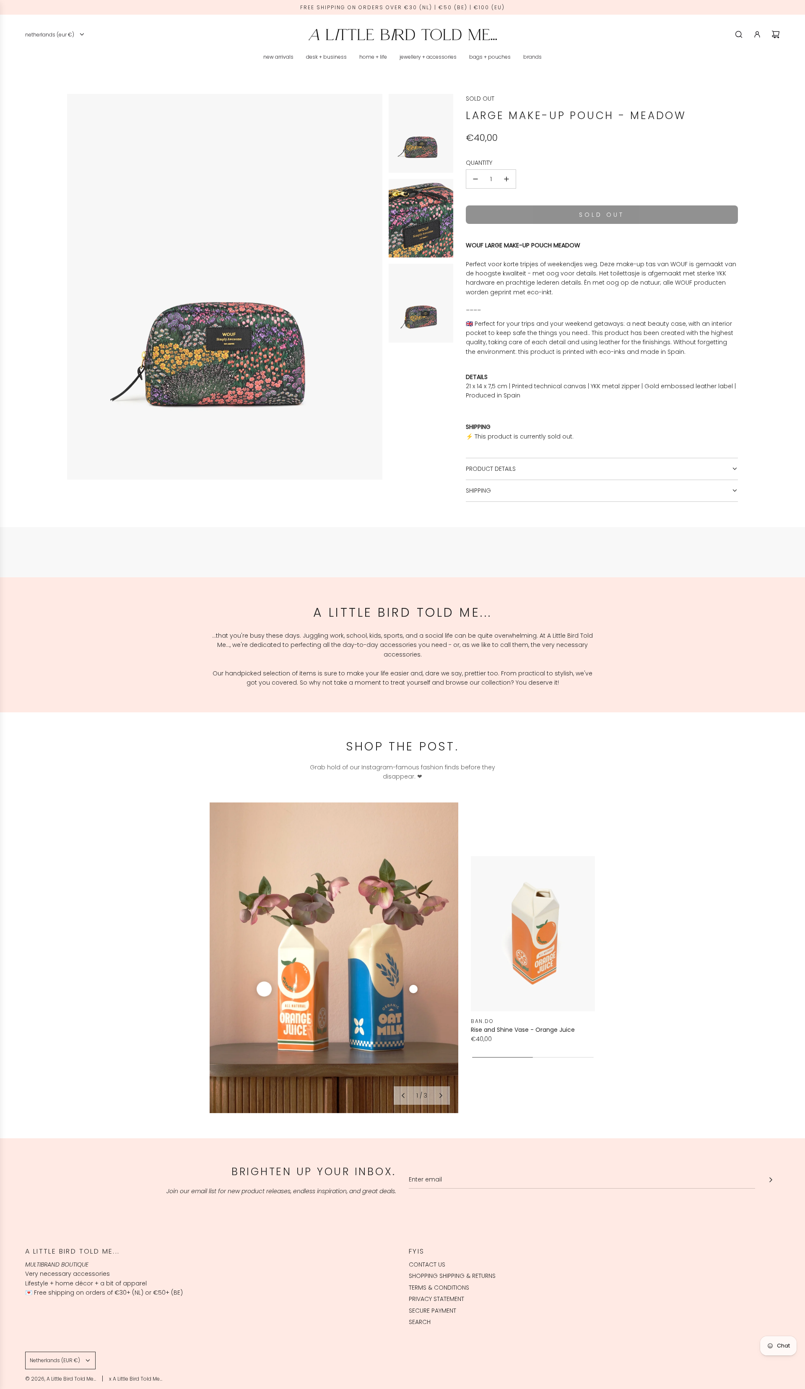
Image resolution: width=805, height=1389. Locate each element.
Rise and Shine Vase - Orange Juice (523, 1030)
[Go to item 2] (413, 989)
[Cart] (775, 34)
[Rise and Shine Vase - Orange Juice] (533, 933)
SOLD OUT (480, 98)
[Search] (739, 34)
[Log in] (757, 34)
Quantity (479, 162)
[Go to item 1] (264, 989)
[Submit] (770, 1180)
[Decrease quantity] (475, 179)
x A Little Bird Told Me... (135, 1378)
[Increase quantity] (506, 179)
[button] (403, 1095)
